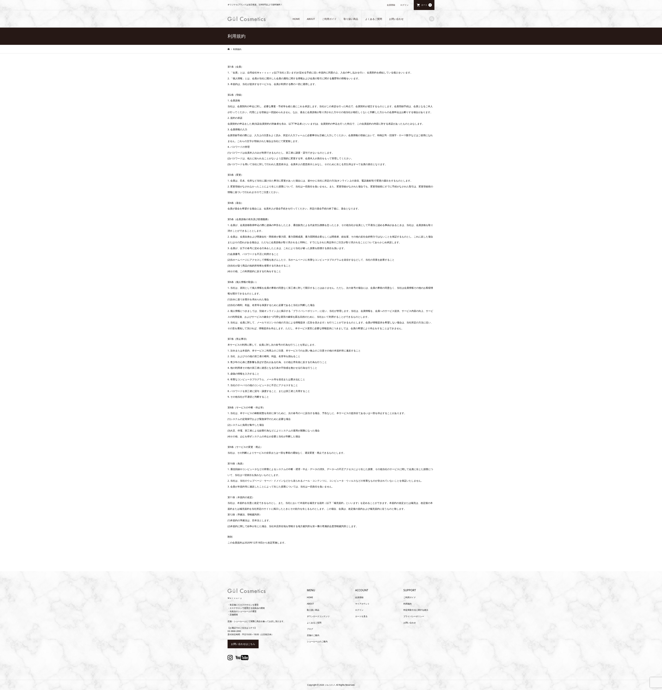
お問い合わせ (396, 19)
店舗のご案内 (313, 635)
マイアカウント (362, 603)
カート (426, 4)
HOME (296, 19)
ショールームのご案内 (317, 641)
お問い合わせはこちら (243, 644)
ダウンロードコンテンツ (318, 616)
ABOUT (311, 19)
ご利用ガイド (329, 19)
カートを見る (361, 616)
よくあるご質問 (373, 19)
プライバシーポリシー (413, 616)
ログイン (404, 4)
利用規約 (407, 603)
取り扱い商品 (351, 19)
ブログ (310, 628)
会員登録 (391, 4)
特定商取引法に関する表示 (415, 609)
